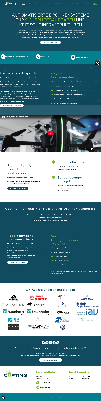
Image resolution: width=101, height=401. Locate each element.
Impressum (51, 397)
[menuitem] (23, 3)
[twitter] (57, 343)
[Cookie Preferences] (3, 398)
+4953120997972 (45, 383)
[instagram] (54, 343)
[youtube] (50, 343)
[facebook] (43, 343)
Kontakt (45, 397)
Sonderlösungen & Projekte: (70, 179)
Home (40, 397)
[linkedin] (47, 343)
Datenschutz (59, 397)
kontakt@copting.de (46, 387)
